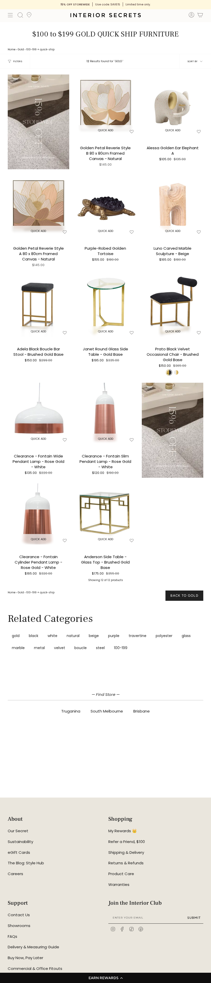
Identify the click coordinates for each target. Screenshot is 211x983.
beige (94, 635)
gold (16, 635)
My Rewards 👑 (122, 831)
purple (113, 635)
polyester (164, 635)
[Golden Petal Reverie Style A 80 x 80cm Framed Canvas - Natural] (38, 205)
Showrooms (19, 925)
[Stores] (29, 16)
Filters (17, 61)
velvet (59, 647)
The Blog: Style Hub (26, 863)
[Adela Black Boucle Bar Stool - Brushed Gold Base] (38, 306)
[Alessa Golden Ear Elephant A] (172, 105)
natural (73, 635)
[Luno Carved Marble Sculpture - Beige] (172, 205)
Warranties (118, 884)
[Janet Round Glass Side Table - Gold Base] (105, 306)
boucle (80, 647)
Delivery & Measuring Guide (33, 947)
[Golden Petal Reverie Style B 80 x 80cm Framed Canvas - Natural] (105, 105)
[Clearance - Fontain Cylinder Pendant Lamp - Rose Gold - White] (38, 514)
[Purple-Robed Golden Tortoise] (105, 205)
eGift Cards (19, 852)
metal (39, 647)
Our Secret (18, 831)
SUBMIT (194, 918)
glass (186, 635)
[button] (105, 978)
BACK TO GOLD (184, 595)
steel (100, 647)
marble (18, 647)
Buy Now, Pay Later (25, 957)
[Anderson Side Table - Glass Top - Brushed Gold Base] (105, 514)
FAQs (12, 936)
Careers (15, 873)
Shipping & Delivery (126, 852)
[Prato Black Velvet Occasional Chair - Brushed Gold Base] (172, 306)
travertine (137, 635)
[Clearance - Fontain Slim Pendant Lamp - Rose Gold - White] (105, 413)
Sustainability (20, 841)
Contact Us (19, 915)
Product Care (121, 873)
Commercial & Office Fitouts (35, 968)
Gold (21, 49)
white (52, 635)
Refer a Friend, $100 (126, 841)
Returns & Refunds (126, 863)
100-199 (31, 49)
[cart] (200, 16)
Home (11, 49)
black (33, 635)
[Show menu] (10, 15)
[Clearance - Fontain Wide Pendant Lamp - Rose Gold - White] (38, 413)
